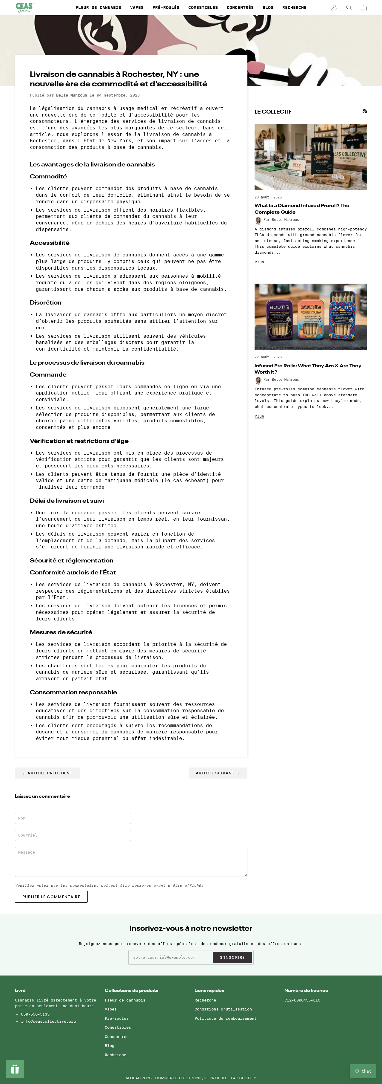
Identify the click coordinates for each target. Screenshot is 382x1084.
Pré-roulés (117, 1018)
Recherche (115, 1055)
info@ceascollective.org (48, 1021)
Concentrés (117, 1036)
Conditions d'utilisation (223, 1009)
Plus (259, 262)
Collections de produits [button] (131, 990)
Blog (109, 1045)
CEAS (136, 1078)
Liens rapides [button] (209, 990)
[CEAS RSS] (365, 111)
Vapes (111, 1009)
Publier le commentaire (51, 897)
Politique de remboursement (226, 1018)
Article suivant (218, 773)
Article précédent (47, 773)
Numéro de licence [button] (306, 990)
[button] (98, 7)
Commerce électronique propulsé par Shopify (205, 1078)
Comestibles (118, 1027)
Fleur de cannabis (125, 1000)
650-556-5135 (35, 1014)
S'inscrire (232, 957)
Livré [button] (20, 990)
